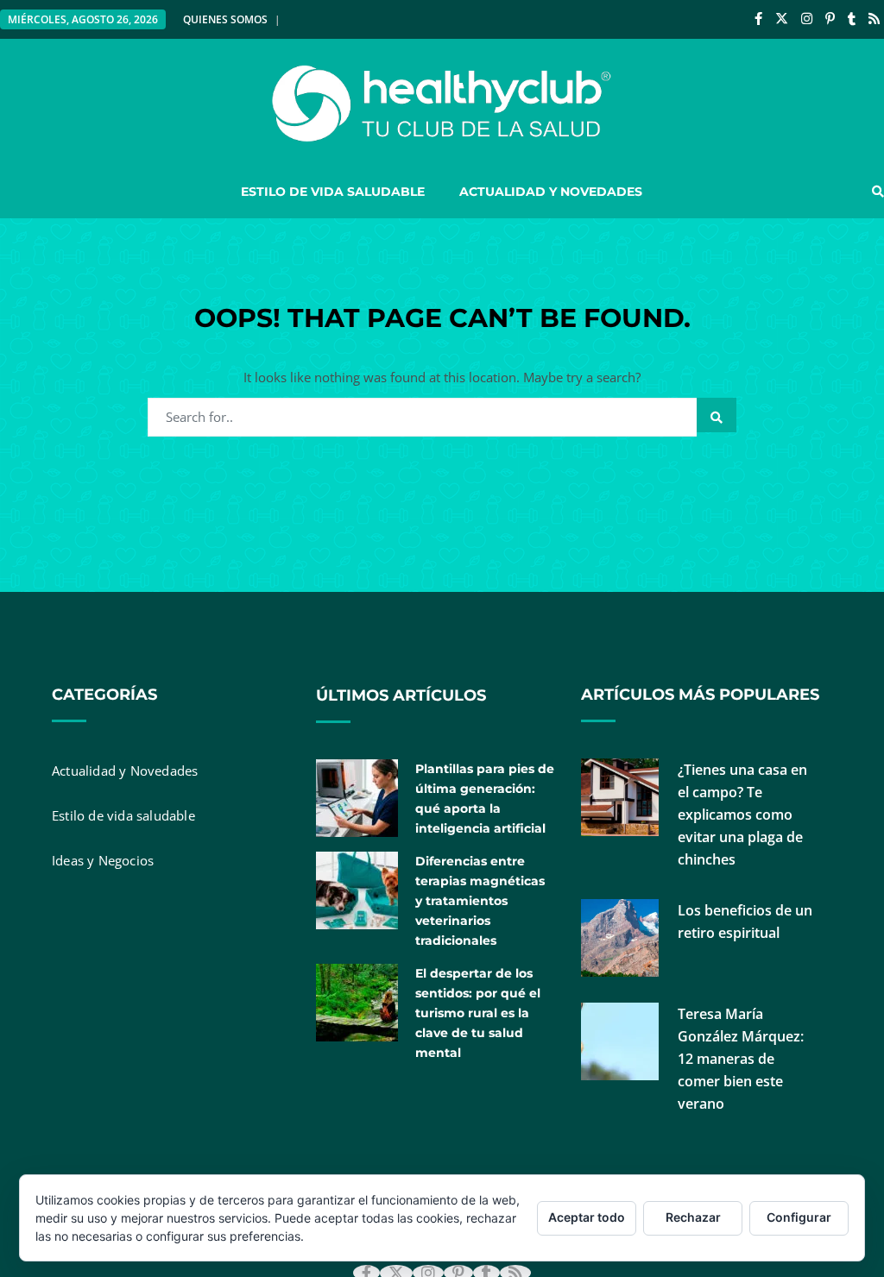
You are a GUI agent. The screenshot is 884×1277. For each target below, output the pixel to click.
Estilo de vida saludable (333, 191)
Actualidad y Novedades (550, 191)
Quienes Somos (225, 19)
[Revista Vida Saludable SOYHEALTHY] (442, 103)
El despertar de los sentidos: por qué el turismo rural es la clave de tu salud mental (477, 1013)
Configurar (799, 1217)
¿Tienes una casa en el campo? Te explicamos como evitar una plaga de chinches (742, 814)
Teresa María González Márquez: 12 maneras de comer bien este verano (741, 1058)
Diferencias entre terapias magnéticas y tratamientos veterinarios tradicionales (480, 900)
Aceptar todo (586, 1217)
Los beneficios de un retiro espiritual (745, 921)
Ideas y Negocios (103, 860)
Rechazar (693, 1217)
